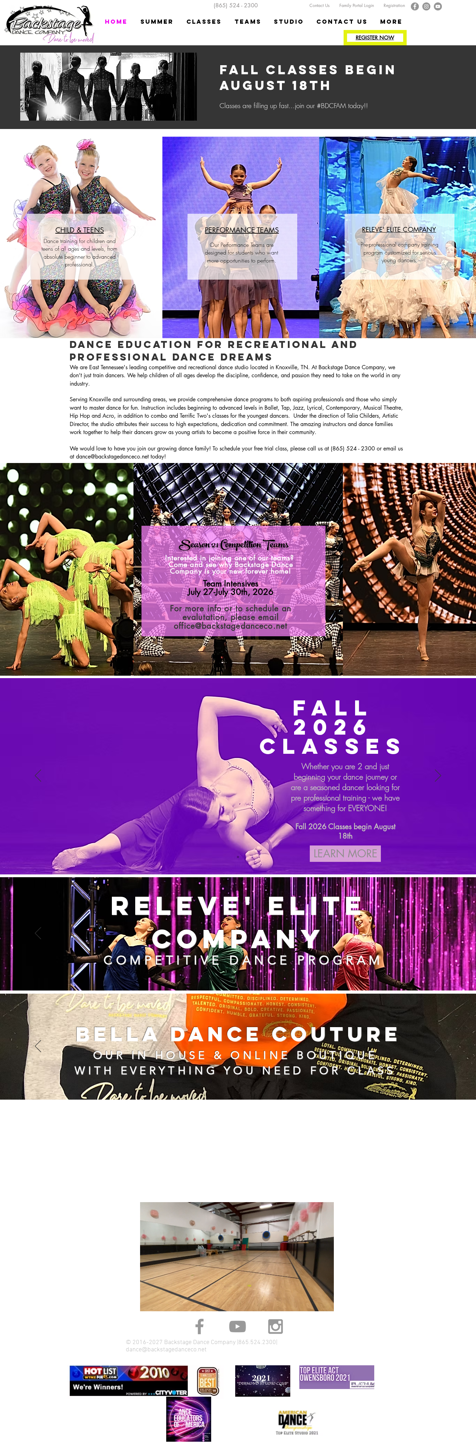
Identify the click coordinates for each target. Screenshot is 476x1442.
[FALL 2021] (238, 857)
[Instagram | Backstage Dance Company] (426, 6)
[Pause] (149, 1301)
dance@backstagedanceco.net (112, 456)
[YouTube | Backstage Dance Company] (438, 6)
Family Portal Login (357, 5)
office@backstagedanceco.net (230, 626)
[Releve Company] (238, 973)
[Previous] (38, 776)
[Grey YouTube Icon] (237, 1326)
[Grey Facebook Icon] (199, 1326)
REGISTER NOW (375, 37)
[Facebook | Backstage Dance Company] (415, 6)
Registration (394, 5)
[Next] (438, 776)
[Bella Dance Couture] (238, 1082)
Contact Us (317, 5)
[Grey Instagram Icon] (275, 1326)
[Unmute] (161, 1301)
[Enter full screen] (324, 1301)
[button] (204, 21)
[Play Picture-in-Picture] (312, 1301)
